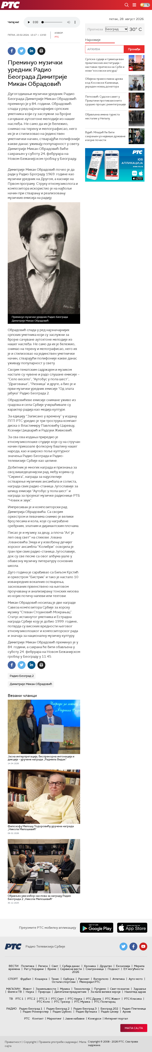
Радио (11, 1008)
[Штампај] (41, 51)
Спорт (13, 979)
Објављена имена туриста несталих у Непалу (102, 116)
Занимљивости (46, 989)
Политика (27, 966)
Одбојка (68, 979)
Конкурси (94, 1018)
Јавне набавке (75, 1018)
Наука (30, 992)
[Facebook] (12, 51)
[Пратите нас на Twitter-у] (123, 946)
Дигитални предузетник (70, 992)
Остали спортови (63, 982)
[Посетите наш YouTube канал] (143, 946)
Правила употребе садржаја (58, 1042)
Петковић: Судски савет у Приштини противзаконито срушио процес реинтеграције (105, 100)
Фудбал (25, 979)
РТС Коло (43, 1001)
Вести (13, 966)
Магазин (13, 989)
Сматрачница (95, 969)
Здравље (139, 989)
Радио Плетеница (134, 1008)
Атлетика (118, 979)
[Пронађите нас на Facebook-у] (133, 946)
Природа (44, 992)
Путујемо (100, 989)
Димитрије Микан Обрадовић (31, 684)
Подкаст (114, 969)
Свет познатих (119, 989)
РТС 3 (43, 998)
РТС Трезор (62, 1001)
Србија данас (71, 966)
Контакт (38, 1018)
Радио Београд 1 (30, 1008)
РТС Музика (82, 1001)
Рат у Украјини (34, 969)
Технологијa (82, 989)
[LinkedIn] (31, 51)
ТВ (11, 998)
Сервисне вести (71, 969)
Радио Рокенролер (36, 1011)
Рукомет (83, 979)
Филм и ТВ (15, 992)
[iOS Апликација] (114, 165)
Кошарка (41, 979)
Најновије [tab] (93, 40)
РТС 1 (19, 998)
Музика (65, 989)
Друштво (106, 966)
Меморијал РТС (89, 982)
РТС (27, 1018)
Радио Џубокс (62, 1011)
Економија (123, 966)
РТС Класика (133, 998)
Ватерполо (100, 979)
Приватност (13, 1042)
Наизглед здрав (135, 992)
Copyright (30, 1042)
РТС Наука (75, 998)
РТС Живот (112, 998)
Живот (27, 989)
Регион (43, 966)
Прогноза (95, 29)
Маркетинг (54, 1018)
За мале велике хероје (105, 992)
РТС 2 (31, 998)
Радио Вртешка (86, 1011)
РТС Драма (93, 998)
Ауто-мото (136, 979)
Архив (127, 1011)
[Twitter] (22, 51)
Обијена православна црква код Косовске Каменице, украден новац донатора (104, 82)
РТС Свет (57, 998)
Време (52, 969)
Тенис (55, 979)
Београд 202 (109, 1008)
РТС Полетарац (104, 1001)
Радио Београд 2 (22, 676)
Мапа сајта (134, 1028)
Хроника (90, 966)
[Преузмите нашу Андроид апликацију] (96, 928)
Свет (55, 966)
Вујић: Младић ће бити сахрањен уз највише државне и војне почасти (105, 136)
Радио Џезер (110, 1011)
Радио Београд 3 (85, 1008)
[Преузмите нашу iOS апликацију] (132, 928)
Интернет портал (116, 1018)
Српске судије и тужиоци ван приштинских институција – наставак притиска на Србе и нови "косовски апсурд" (104, 65)
